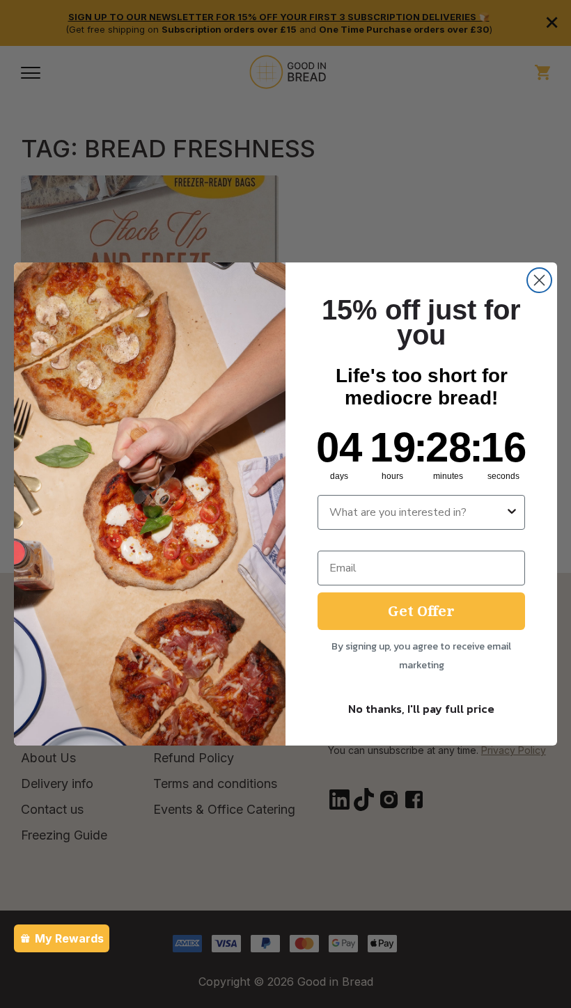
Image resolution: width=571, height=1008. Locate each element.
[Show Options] (512, 512)
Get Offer (421, 610)
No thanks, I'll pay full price (421, 708)
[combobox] (417, 512)
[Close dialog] (539, 280)
